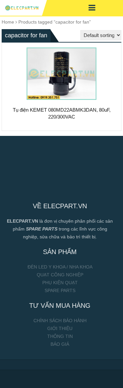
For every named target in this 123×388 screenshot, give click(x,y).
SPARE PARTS (60, 290)
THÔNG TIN (60, 336)
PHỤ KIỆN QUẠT (60, 282)
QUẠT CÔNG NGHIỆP (60, 274)
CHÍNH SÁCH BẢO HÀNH (60, 320)
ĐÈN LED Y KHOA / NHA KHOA (60, 266)
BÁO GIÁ (60, 344)
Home (8, 22)
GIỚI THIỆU (59, 328)
